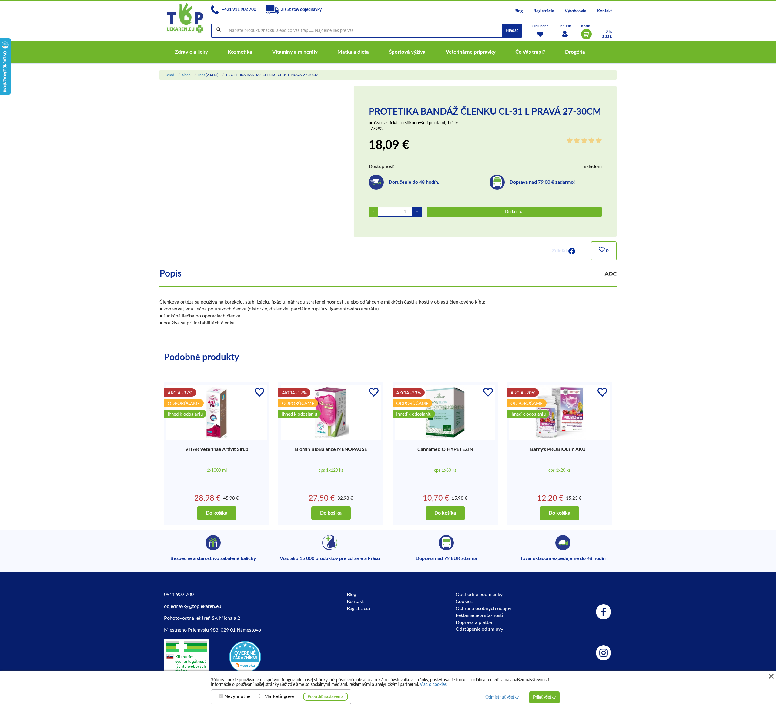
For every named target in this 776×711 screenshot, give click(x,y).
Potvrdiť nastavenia (325, 697)
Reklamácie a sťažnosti (479, 615)
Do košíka (514, 212)
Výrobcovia (575, 11)
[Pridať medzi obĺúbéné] (259, 392)
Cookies (464, 601)
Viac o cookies (433, 684)
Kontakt (604, 11)
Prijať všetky (544, 697)
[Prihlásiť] (564, 34)
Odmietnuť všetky (502, 697)
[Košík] (586, 34)
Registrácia (544, 11)
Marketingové (279, 696)
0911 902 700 (179, 594)
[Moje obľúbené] (540, 34)
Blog (518, 11)
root (201, 75)
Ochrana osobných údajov (483, 608)
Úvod (170, 75)
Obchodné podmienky (479, 594)
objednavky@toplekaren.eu (192, 606)
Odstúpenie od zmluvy (479, 629)
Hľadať (512, 31)
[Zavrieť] (771, 676)
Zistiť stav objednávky (301, 10)
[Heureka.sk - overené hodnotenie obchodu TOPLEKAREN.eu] (245, 656)
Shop (186, 75)
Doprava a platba (474, 622)
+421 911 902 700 (238, 10)
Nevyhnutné (237, 696)
